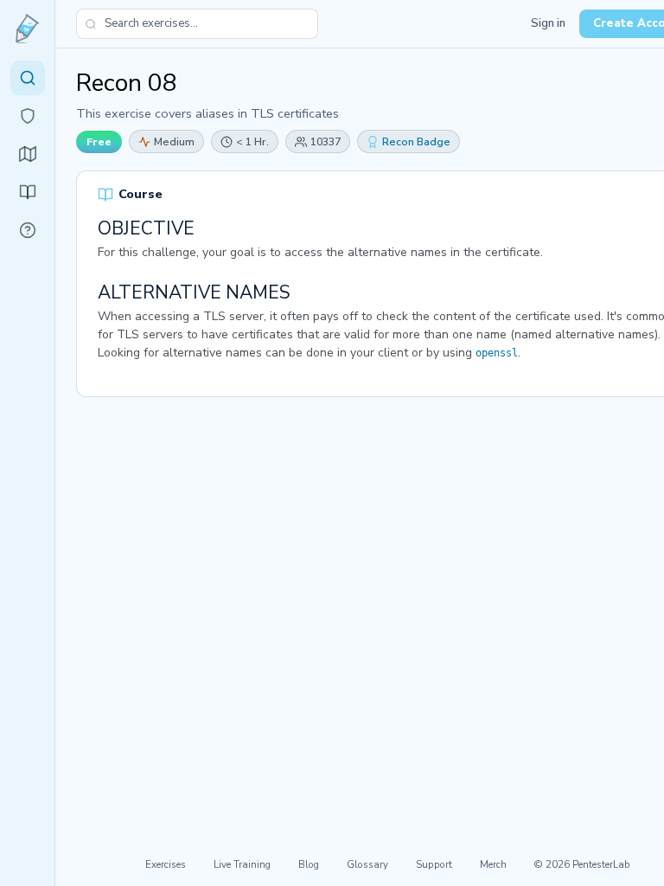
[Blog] (27, 192)
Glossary (367, 864)
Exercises (165, 864)
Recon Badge (416, 141)
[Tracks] (27, 154)
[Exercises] (27, 78)
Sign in (548, 23)
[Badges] (27, 116)
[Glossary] (27, 230)
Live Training (242, 864)
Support (434, 864)
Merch (493, 864)
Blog (308, 864)
